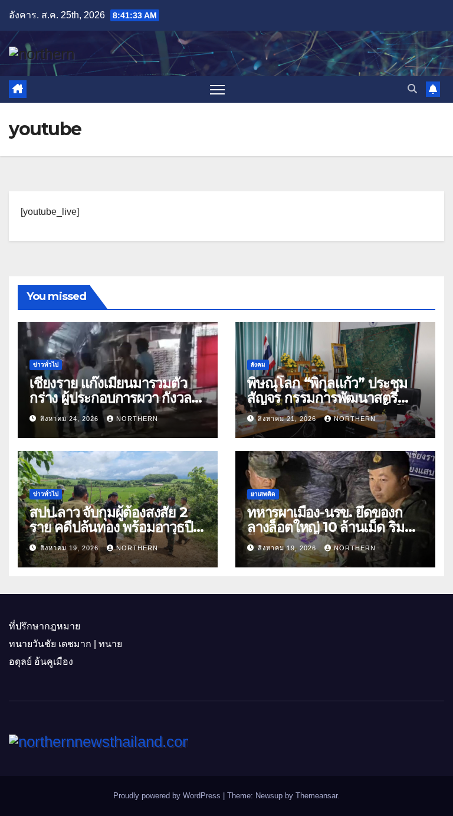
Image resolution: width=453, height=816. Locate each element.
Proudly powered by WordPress (168, 795)
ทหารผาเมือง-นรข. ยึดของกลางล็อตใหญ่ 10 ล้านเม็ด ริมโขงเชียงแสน (326, 527)
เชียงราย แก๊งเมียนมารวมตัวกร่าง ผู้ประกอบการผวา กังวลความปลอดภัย (110, 397)
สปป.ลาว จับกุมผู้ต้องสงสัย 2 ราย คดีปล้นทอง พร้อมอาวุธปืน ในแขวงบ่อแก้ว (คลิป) (115, 527)
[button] (412, 89)
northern (137, 418)
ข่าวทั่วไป (45, 364)
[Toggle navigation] (217, 89)
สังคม (258, 364)
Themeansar (316, 795)
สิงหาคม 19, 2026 (70, 547)
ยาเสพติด (263, 494)
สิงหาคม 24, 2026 (70, 418)
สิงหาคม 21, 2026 (288, 418)
